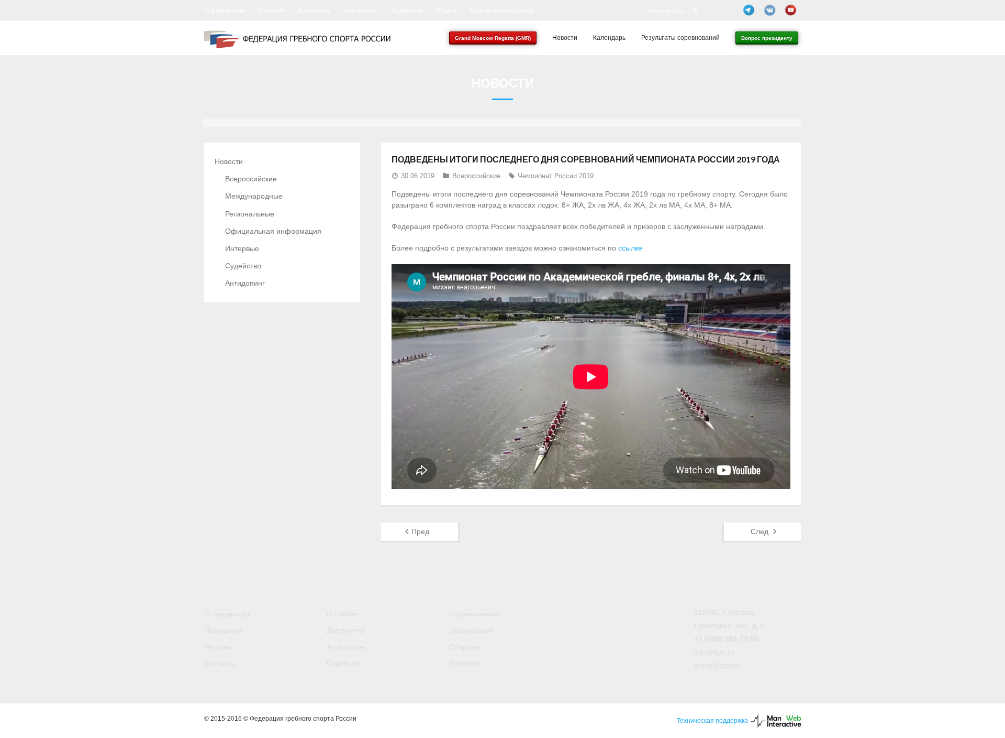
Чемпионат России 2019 (556, 176)
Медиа (446, 10)
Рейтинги (464, 663)
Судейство (407, 10)
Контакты (220, 663)
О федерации (224, 10)
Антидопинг (360, 10)
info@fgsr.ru (714, 652)
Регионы (218, 647)
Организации (471, 630)
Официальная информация (273, 231)
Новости (229, 161)
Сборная (464, 647)
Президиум (223, 630)
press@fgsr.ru (717, 665)
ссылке (630, 248)
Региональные (249, 214)
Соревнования (474, 614)
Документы (313, 10)
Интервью (242, 248)
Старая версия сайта (501, 10)
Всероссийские (476, 176)
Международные (254, 196)
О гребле (271, 10)
